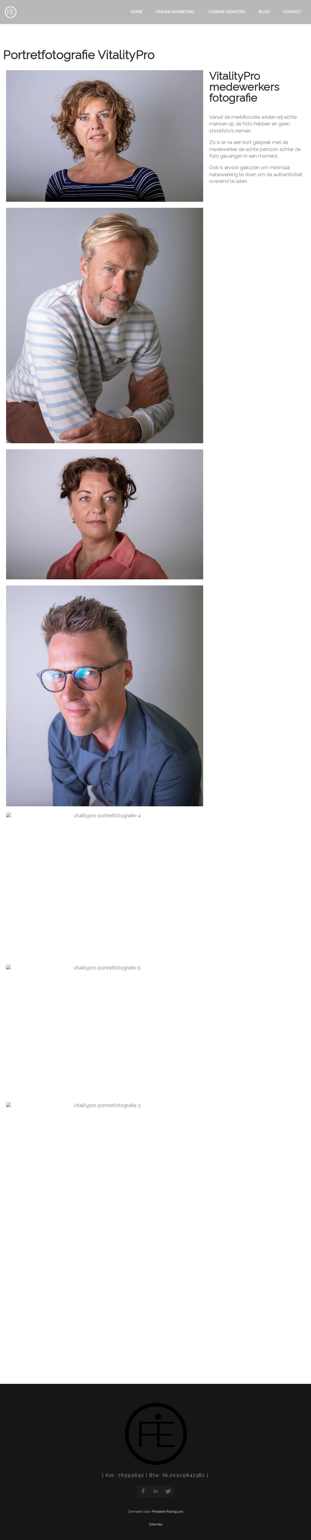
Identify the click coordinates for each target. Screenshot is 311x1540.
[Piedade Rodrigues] (10, 12)
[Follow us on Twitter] (168, 1491)
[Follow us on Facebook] (143, 1491)
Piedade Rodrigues (167, 1511)
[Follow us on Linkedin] (155, 1491)
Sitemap (155, 1524)
